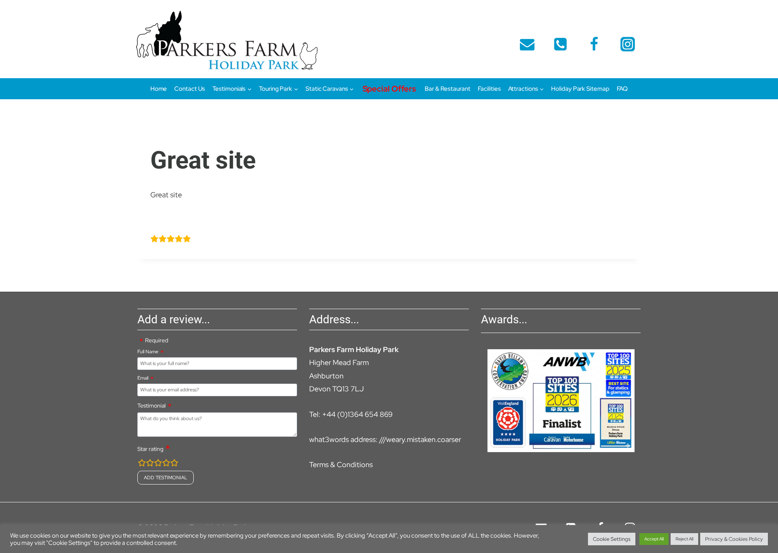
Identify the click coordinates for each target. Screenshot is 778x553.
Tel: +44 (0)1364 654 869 (351, 414)
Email (142, 378)
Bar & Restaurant (447, 89)
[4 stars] (166, 464)
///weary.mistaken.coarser (420, 439)
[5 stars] (174, 464)
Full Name (147, 351)
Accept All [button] (654, 539)
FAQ (622, 89)
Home (158, 89)
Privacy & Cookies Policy (734, 539)
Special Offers (390, 88)
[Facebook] (594, 44)
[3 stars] (158, 464)
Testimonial (151, 405)
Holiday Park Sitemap (580, 89)
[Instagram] (627, 44)
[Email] (527, 44)
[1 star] (142, 464)
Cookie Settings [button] (612, 539)
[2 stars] (150, 464)
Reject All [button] (684, 539)
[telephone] (560, 44)
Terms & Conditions (341, 464)
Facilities (489, 89)
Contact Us (189, 89)
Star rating (150, 449)
